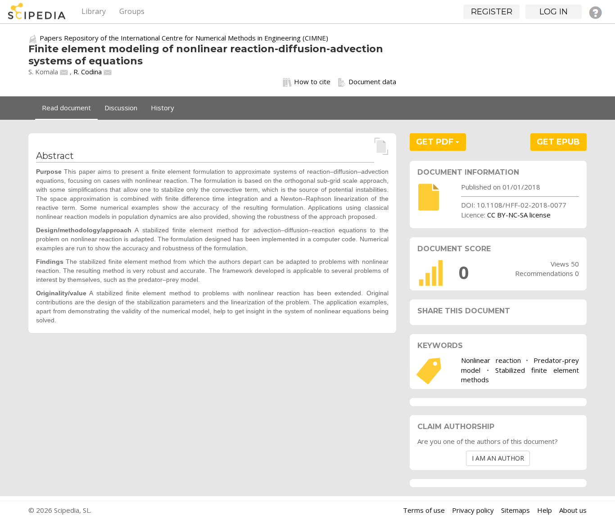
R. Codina (87, 71)
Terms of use (424, 510)
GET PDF (436, 142)
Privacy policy (473, 510)
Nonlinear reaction (491, 360)
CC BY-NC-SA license (519, 214)
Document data (372, 81)
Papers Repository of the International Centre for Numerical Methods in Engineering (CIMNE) (184, 37)
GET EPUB (558, 142)
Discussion (120, 107)
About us (573, 510)
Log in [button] (553, 12)
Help (544, 510)
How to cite (312, 81)
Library (93, 11)
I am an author (498, 458)
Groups (132, 11)
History (162, 107)
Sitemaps (515, 510)
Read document (66, 107)
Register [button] (491, 12)
